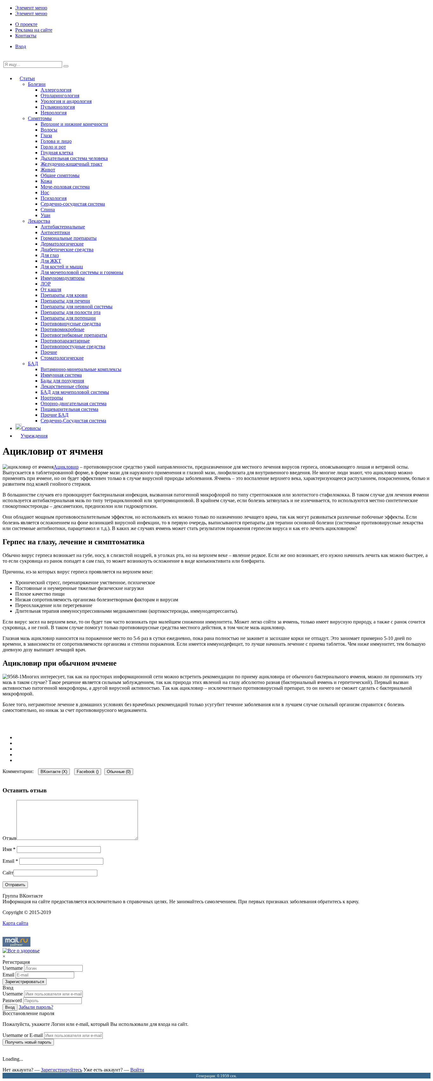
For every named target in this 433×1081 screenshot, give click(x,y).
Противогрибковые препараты (74, 335)
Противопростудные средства (73, 346)
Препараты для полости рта (70, 312)
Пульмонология (58, 107)
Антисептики (55, 232)
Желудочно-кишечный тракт (71, 164)
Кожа (46, 181)
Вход (20, 46)
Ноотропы (52, 397)
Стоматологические (62, 358)
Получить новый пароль (28, 1042)
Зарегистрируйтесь (61, 1069)
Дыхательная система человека (74, 158)
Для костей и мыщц (62, 266)
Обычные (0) (119, 771)
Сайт (8, 872)
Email (10, 861)
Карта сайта (15, 923)
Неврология (54, 112)
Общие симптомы (60, 175)
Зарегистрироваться (24, 981)
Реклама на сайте (33, 30)
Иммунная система (61, 375)
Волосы (49, 129)
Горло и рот (53, 147)
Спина (48, 209)
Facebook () (88, 771)
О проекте (26, 24)
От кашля (51, 289)
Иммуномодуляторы (63, 278)
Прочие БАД (54, 415)
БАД (33, 363)
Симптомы (40, 118)
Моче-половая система (65, 186)
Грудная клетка (57, 152)
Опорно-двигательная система (74, 403)
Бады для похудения (62, 380)
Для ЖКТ (51, 261)
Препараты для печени (65, 301)
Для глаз (50, 255)
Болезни (37, 84)
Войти (137, 1069)
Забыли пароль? (36, 1007)
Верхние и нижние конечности (74, 124)
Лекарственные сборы (65, 386)
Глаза (46, 135)
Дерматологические (62, 243)
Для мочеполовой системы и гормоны (82, 272)
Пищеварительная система (69, 409)
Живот (48, 169)
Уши (45, 215)
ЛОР (46, 283)
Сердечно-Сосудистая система (73, 420)
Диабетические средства (67, 249)
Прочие (49, 352)
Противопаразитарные (65, 340)
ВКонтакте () (54, 771)
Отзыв (9, 838)
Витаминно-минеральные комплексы (81, 369)
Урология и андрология (66, 101)
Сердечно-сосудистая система (73, 204)
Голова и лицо (56, 141)
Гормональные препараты (69, 238)
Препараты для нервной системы (77, 306)
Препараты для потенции (68, 318)
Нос (45, 192)
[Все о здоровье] (21, 950)
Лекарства (39, 221)
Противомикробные (62, 329)
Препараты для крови (64, 295)
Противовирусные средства (71, 323)
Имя (9, 849)
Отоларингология (60, 95)
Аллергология (56, 90)
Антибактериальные (63, 226)
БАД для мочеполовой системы (75, 392)
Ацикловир (66, 467)
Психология (54, 198)
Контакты (25, 35)
